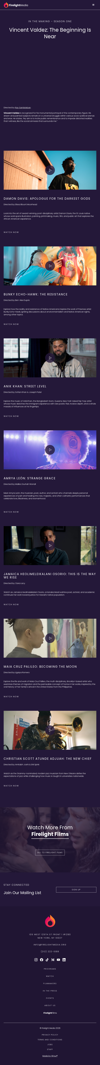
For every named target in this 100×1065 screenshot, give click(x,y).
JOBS (50, 1044)
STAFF (50, 1049)
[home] (16, 5)
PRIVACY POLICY (50, 1035)
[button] (93, 5)
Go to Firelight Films (50, 852)
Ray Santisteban (23, 107)
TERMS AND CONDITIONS (50, 1039)
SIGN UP (76, 889)
